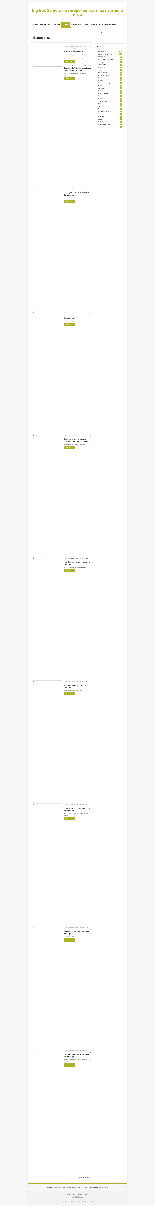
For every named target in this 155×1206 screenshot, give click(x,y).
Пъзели (100, 109)
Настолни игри (45, 24)
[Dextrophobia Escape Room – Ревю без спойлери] (47, 1110)
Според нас (101, 70)
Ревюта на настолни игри (105, 54)
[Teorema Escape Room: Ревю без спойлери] (47, 987)
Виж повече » (69, 61)
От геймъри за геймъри (104, 111)
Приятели (72, 1201)
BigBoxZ (100, 119)
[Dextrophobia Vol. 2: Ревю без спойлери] (47, 741)
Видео (86, 24)
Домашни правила (103, 93)
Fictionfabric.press (96, 1187)
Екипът (67, 1201)
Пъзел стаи (65, 24)
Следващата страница (84, 1177)
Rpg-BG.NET (105, 1187)
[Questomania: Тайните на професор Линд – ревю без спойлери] (47, 125)
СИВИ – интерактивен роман (108, 24)
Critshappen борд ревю (104, 124)
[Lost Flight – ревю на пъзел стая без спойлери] (47, 248)
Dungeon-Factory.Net (77, 1187)
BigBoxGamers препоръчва (105, 59)
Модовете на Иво (103, 96)
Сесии (100, 103)
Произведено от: (103, 67)
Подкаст (100, 114)
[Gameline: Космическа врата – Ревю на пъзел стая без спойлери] (47, 494)
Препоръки (93, 24)
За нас (62, 1201)
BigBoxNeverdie (102, 121)
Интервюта (101, 98)
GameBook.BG (50, 1187)
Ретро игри (101, 127)
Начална (35, 24)
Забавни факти (102, 64)
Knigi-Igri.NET (58, 1187)
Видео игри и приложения (105, 75)
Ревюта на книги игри (104, 83)
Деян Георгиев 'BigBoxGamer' (72, 46)
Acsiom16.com (87, 1187)
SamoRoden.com (66, 1187)
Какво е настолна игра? (88, 1201)
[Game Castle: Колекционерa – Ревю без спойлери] (47, 864)
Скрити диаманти (103, 101)
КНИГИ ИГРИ (101, 80)
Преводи (100, 62)
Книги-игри (56, 24)
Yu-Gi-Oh (100, 106)
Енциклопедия (76, 24)
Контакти (78, 1201)
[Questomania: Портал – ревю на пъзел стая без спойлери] (47, 53)
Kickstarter (101, 90)
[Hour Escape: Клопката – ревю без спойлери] (47, 617)
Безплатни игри (102, 72)
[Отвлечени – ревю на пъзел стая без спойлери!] (47, 371)
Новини (100, 85)
